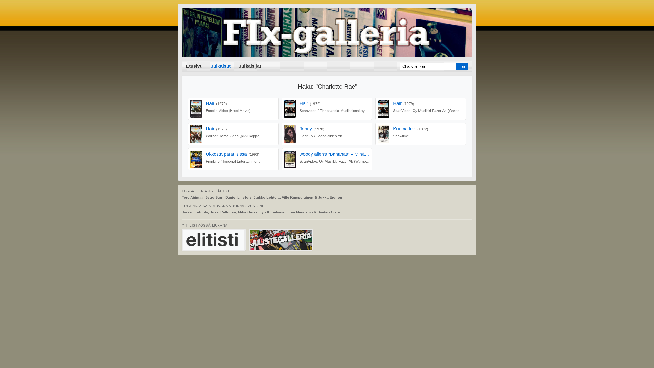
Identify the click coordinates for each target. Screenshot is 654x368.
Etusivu (194, 66)
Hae (462, 66)
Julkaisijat (250, 66)
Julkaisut (221, 66)
